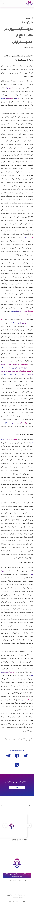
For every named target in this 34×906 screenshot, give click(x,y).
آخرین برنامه (9, 88)
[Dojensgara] (29, 4)
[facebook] (20, 901)
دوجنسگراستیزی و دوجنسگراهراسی (22, 311)
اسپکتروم (21, 897)
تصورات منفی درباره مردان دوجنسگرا (16, 423)
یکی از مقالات (28, 238)
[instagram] (17, 901)
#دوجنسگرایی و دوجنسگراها (12, 739)
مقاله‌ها (28, 18)
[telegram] (13, 901)
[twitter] (24, 901)
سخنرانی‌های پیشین (7, 98)
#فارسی (23, 739)
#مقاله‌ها (28, 741)
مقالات (17, 98)
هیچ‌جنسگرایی (24, 700)
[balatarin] (10, 901)
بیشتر (2, 806)
